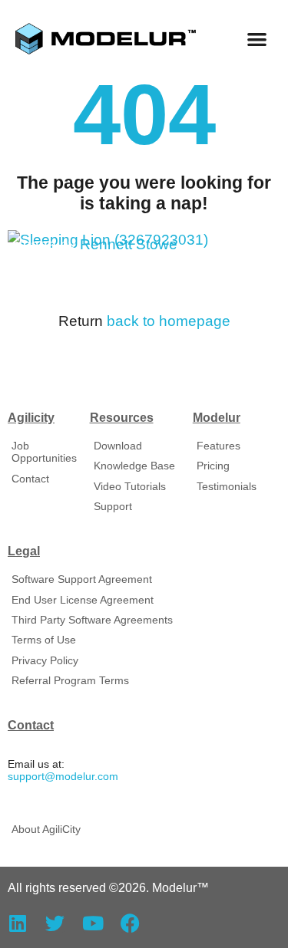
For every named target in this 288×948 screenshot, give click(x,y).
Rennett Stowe (128, 244)
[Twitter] (55, 923)
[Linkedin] (17, 923)
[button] (257, 38)
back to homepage (168, 321)
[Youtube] (92, 923)
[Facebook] (130, 923)
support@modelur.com (63, 776)
